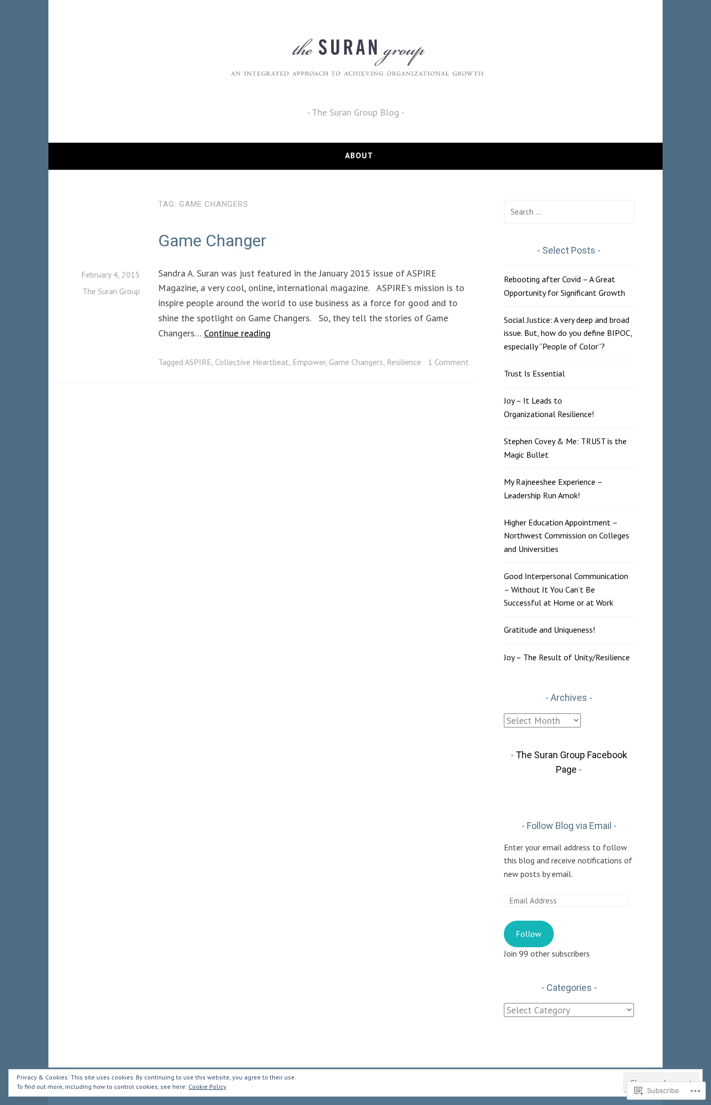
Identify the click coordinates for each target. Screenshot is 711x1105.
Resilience (404, 362)
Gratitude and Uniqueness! (549, 629)
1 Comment (448, 362)
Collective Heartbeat (252, 362)
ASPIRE (198, 362)
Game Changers (356, 362)
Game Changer (212, 240)
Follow (528, 933)
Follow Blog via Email (569, 825)
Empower (309, 362)
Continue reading (237, 333)
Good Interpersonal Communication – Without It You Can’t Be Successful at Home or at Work (566, 589)
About (359, 155)
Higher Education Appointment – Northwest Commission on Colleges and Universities (566, 535)
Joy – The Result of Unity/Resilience (567, 657)
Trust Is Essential (534, 373)
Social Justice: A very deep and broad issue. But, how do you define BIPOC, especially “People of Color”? (568, 333)
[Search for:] (569, 211)
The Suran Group (111, 291)
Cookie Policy (207, 1086)
